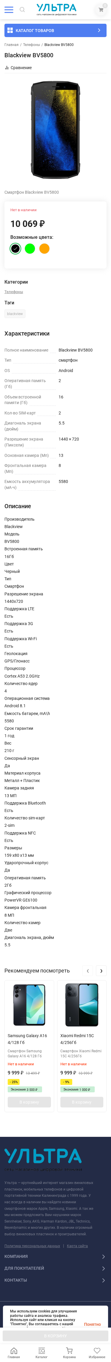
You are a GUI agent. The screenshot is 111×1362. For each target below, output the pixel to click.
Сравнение (21, 67)
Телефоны (31, 45)
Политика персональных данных (32, 1246)
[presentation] (87, 970)
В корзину (29, 1102)
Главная (11, 45)
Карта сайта (77, 1246)
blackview (15, 314)
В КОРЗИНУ (55, 1336)
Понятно (92, 1324)
